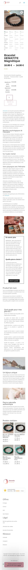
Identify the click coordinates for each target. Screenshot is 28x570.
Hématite (7, 195)
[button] (21, 12)
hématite (5, 110)
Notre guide (14, 281)
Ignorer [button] (19, 565)
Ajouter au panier (10, 103)
